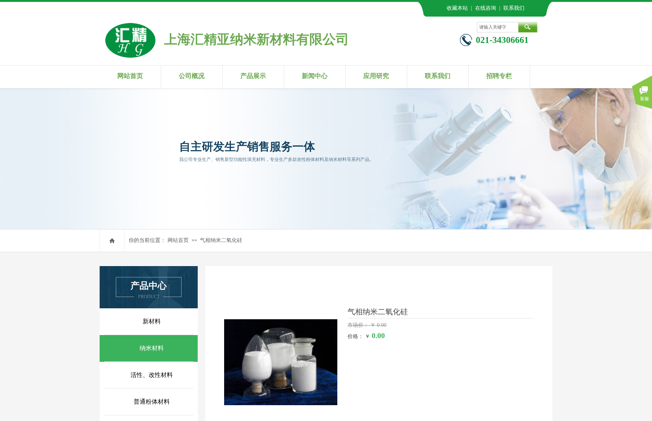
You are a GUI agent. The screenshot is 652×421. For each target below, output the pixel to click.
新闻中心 (315, 76)
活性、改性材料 (152, 375)
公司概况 (192, 76)
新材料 (152, 321)
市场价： (359, 325)
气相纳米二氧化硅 (221, 240)
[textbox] (497, 27)
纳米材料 (152, 348)
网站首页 (130, 76)
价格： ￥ (359, 336)
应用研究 (376, 76)
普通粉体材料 (152, 401)
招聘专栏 (499, 76)
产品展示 (253, 76)
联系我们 (438, 76)
